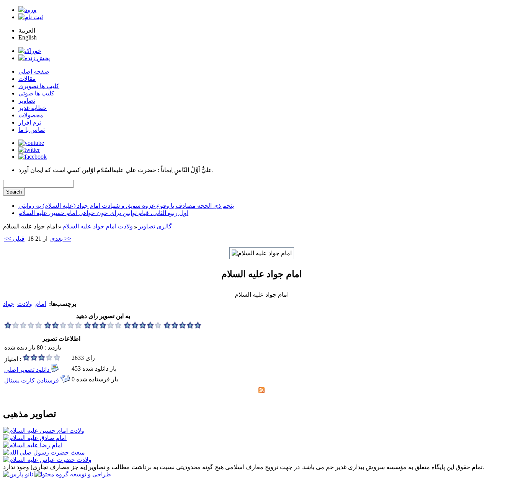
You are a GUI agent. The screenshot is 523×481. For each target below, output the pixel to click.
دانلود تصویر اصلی (27, 369)
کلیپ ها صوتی (36, 93)
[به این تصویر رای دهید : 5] (182, 326)
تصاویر (26, 100)
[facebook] (32, 156)
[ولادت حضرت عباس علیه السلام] (47, 459)
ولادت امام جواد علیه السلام (97, 226)
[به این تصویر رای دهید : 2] (63, 326)
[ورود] (27, 10)
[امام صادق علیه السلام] (35, 438)
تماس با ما (31, 129)
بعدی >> (60, 238)
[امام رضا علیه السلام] (32, 445)
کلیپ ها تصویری (38, 86)
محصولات (30, 115)
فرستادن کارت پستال (32, 380)
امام (40, 303)
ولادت (24, 303)
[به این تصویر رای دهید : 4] (143, 326)
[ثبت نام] (30, 17)
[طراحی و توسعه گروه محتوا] (72, 474)
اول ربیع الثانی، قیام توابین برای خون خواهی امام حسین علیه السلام (103, 213)
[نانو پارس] (18, 474)
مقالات (27, 79)
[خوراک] (29, 51)
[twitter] (29, 149)
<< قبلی (14, 238)
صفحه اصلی (33, 71)
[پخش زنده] (34, 58)
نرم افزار (29, 122)
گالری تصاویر (155, 226)
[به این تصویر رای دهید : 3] (103, 326)
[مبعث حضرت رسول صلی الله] (44, 452)
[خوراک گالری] (261, 391)
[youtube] (31, 143)
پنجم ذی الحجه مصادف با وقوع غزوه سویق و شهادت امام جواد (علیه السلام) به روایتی (126, 205)
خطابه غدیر (32, 108)
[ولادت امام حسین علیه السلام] (43, 430)
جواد (8, 303)
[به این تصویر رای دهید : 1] (23, 326)
